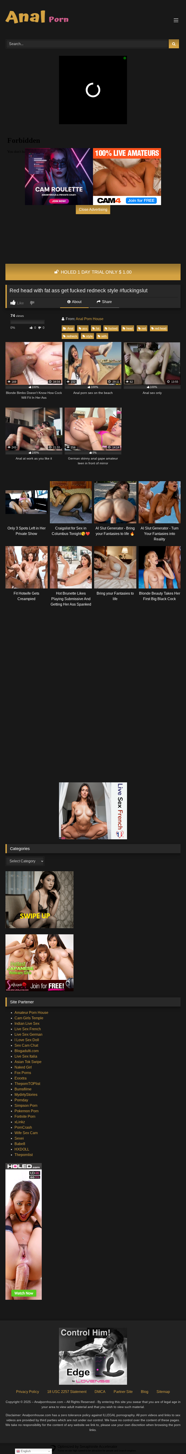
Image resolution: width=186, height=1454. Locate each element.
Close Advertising (93, 209)
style (89, 336)
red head (160, 328)
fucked (112, 328)
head (129, 328)
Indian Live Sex (27, 1023)
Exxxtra (21, 1078)
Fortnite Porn (25, 1116)
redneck (72, 336)
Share (106, 302)
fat (97, 328)
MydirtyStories (26, 1095)
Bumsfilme (23, 1089)
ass (84, 328)
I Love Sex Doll (27, 1040)
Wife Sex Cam (26, 1133)
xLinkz (20, 1122)
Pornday (21, 1100)
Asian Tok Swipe (28, 1062)
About (76, 302)
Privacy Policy (27, 1392)
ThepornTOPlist (27, 1084)
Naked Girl (23, 1067)
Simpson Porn (26, 1105)
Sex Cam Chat (26, 1045)
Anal (70, 328)
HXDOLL (22, 1149)
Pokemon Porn (27, 1111)
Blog (144, 1392)
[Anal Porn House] (93, 18)
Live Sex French (28, 1029)
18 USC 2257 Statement (66, 1392)
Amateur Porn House (31, 1013)
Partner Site (123, 1392)
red (144, 328)
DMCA (100, 1392)
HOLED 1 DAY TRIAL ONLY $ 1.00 (95, 272)
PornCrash (23, 1127)
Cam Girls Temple (29, 1018)
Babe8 (20, 1144)
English (25, 1451)
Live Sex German (28, 1034)
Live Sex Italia (26, 1056)
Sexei (19, 1138)
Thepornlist (24, 1155)
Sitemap (163, 1392)
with (104, 336)
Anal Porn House (89, 319)
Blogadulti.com (27, 1051)
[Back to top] (172, 1440)
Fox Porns (23, 1073)
